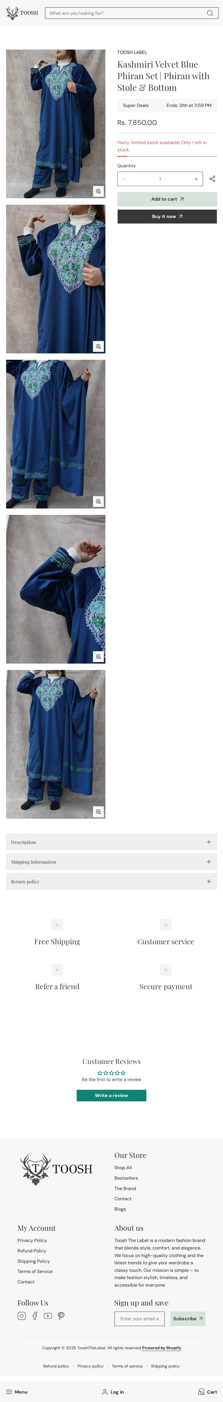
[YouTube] (48, 1317)
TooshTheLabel (91, 1347)
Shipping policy (165, 1366)
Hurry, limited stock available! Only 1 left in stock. (162, 146)
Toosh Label (132, 52)
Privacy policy (91, 1366)
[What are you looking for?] (210, 13)
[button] (207, 1392)
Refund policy (56, 1366)
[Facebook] (34, 1317)
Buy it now (164, 216)
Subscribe (185, 1319)
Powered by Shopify (161, 1347)
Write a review (111, 1095)
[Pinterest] (61, 1317)
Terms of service (127, 1366)
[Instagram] (21, 1317)
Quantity (126, 166)
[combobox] (132, 13)
